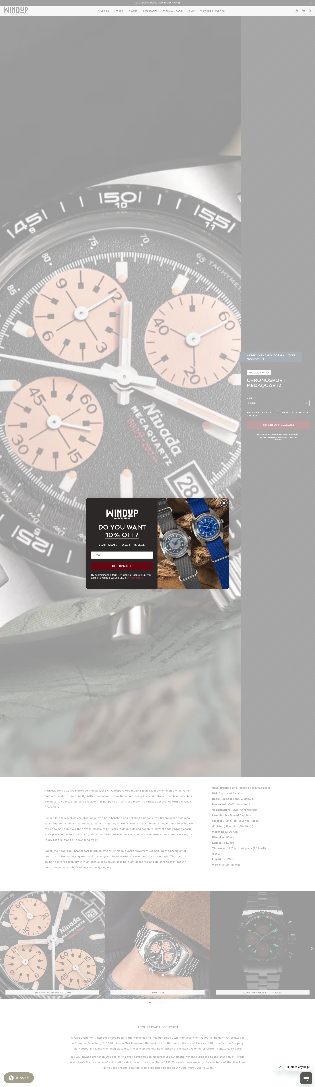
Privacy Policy (135, 577)
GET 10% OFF (122, 566)
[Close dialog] (224, 503)
